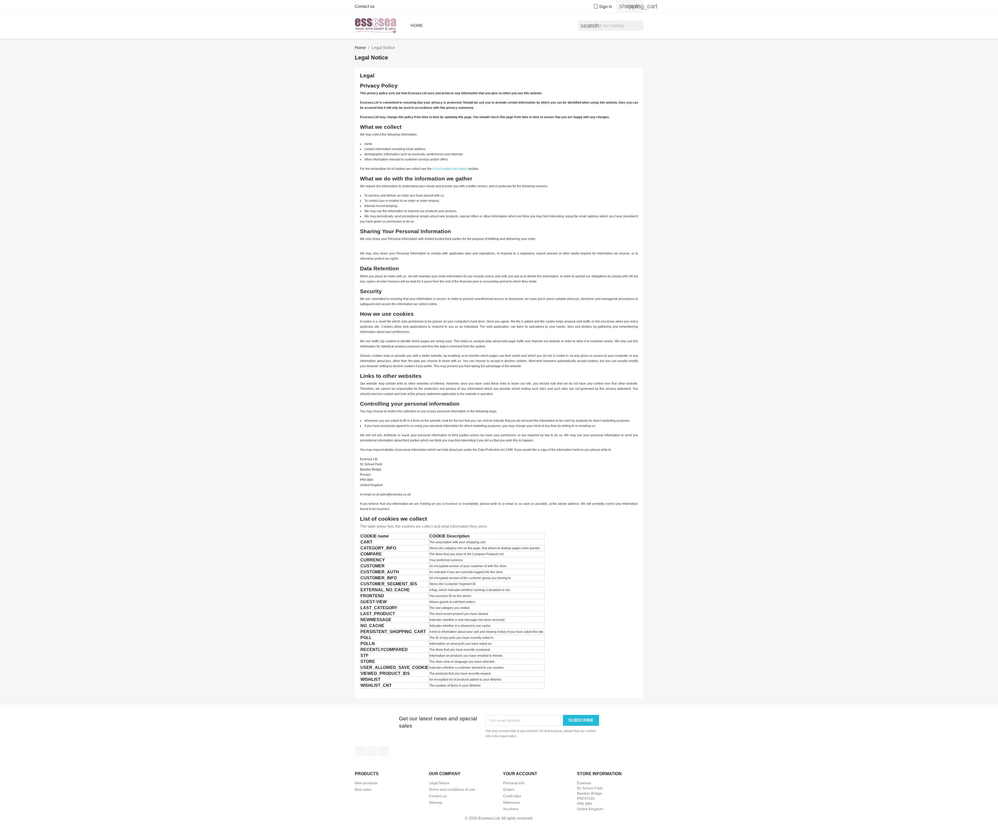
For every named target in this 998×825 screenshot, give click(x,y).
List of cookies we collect (449, 169)
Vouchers (510, 809)
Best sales (363, 789)
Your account (520, 774)
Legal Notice (439, 783)
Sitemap (435, 802)
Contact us (365, 6)
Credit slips (512, 796)
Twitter (372, 751)
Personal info (513, 783)
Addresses (511, 802)
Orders (508, 789)
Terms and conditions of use (452, 789)
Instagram (383, 751)
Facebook (360, 751)
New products (366, 783)
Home (417, 25)
